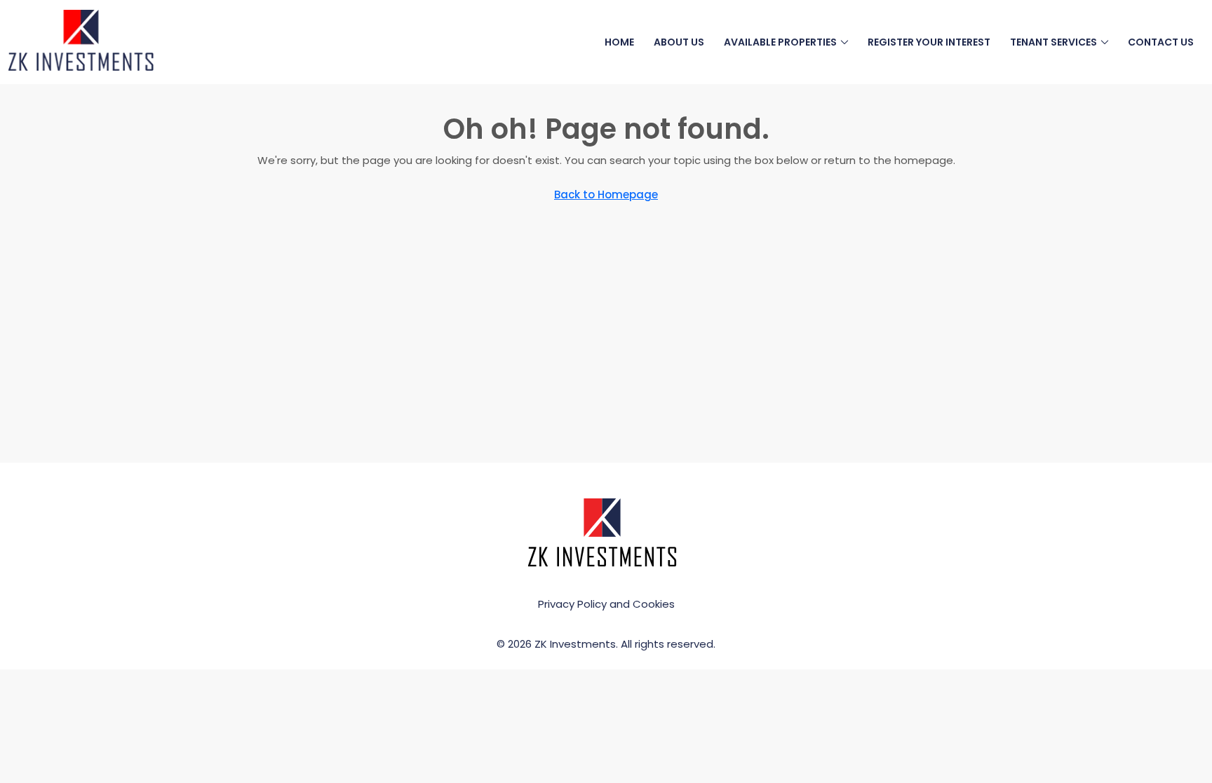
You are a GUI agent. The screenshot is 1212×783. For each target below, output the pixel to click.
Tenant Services (1053, 42)
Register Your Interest (929, 42)
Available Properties (780, 42)
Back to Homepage (606, 194)
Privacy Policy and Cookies (606, 604)
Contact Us (1161, 42)
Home (619, 42)
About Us (679, 42)
